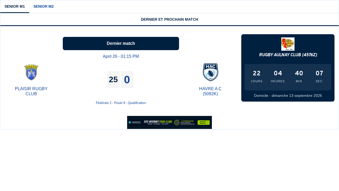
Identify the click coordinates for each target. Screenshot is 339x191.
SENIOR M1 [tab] (15, 6)
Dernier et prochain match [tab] (169, 19)
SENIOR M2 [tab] (43, 6)
